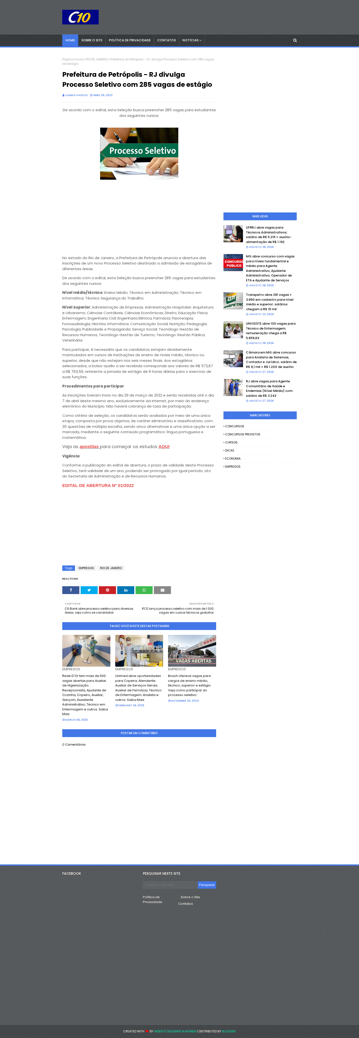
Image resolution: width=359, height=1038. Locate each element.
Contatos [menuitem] (166, 40)
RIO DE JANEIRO (96, 59)
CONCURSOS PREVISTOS (242, 434)
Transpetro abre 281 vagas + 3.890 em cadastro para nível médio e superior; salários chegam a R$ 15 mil (270, 301)
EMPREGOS (86, 568)
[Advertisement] (139, 215)
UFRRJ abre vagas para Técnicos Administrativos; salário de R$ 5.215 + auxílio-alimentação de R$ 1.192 (269, 234)
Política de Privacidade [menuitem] (130, 40)
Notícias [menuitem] (190, 40)
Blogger (229, 1031)
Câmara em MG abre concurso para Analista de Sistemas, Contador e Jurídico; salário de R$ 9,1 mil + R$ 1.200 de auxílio (271, 359)
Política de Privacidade (152, 899)
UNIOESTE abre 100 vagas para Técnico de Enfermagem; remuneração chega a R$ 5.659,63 (271, 330)
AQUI (163, 446)
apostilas (90, 446)
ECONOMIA (233, 458)
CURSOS (231, 442)
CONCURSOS (234, 426)
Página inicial (72, 59)
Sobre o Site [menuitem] (91, 40)
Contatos (185, 903)
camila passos (76, 95)
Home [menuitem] (70, 40)
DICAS (229, 450)
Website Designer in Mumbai (175, 1031)
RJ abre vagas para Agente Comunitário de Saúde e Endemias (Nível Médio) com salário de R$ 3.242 (269, 388)
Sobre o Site (190, 897)
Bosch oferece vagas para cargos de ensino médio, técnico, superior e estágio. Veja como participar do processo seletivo (189, 685)
